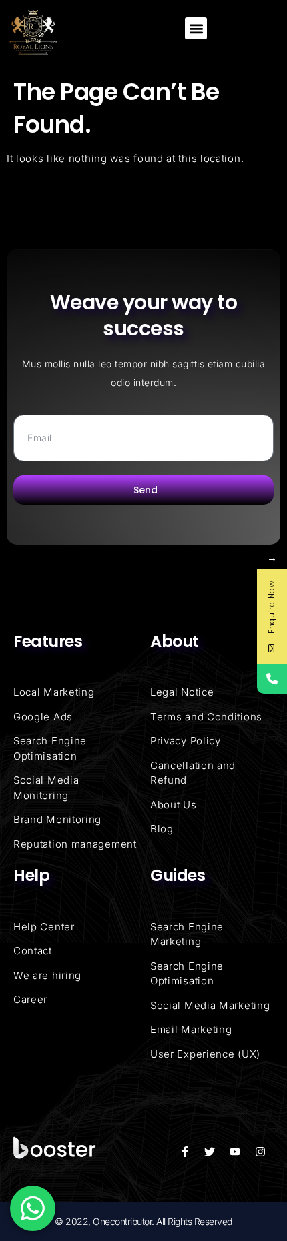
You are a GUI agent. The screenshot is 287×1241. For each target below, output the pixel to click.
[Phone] (272, 679)
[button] (196, 28)
